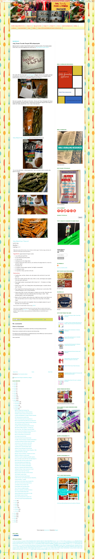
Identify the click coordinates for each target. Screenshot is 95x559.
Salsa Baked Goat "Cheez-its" (21, 137)
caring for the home (46, 546)
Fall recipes (47, 542)
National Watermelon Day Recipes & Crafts (23, 493)
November (17, 403)
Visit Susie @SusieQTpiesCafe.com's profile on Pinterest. (68, 503)
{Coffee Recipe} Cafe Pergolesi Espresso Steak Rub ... (26, 477)
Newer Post (15, 371)
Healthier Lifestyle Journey (56, 543)
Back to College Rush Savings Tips (22, 410)
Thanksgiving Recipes (69, 545)
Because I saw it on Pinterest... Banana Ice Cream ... (25, 453)
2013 (15, 398)
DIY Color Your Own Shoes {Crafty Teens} (23, 482)
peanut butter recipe (19, 549)
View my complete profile (62, 267)
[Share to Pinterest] (19, 319)
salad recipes (33, 549)
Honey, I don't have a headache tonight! (23, 432)
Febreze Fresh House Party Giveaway (72, 365)
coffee (62, 546)
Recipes (56, 545)
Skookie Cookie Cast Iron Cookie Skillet (23, 463)
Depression (26, 542)
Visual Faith (15, 546)
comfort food (66, 546)
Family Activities (55, 542)
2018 (15, 389)
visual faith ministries (51, 549)
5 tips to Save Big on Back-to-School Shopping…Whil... (26, 450)
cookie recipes (77, 546)
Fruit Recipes (75, 542)
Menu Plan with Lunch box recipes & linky (23, 460)
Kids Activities (77, 543)
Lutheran (20, 545)
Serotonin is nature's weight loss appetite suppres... (25, 456)
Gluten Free (33, 543)
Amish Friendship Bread (67, 25)
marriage (71, 547)
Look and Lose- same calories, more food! (23, 443)
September (17, 407)
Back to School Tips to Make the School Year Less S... (25, 431)
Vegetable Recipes (78, 545)
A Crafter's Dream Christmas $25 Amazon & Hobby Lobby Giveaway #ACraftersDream (73, 323)
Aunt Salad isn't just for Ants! (20, 436)
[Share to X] (16, 319)
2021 (15, 384)
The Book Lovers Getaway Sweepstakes (23, 465)
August (16, 408)
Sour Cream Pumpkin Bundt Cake (21, 491)
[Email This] (14, 319)
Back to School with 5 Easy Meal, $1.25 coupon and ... (26, 420)
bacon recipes (25, 546)
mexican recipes (76, 547)
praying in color (28, 549)
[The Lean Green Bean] (32, 73)
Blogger (56, 530)
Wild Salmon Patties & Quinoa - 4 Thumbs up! (24, 427)
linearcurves (46, 530)
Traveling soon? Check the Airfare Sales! (23, 446)
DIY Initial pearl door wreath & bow (22, 417)
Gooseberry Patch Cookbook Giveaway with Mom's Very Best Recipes (73, 373)
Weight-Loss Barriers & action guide (22, 455)
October (16, 405)
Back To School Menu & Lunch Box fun (22, 434)
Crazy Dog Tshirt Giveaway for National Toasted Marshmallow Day (72, 345)
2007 (15, 520)
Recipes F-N (46, 25)
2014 (15, 396)
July (16, 500)
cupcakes (21, 547)
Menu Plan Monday (31, 545)
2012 (15, 400)
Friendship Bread (68, 542)
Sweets (58, 25)
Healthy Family (65, 543)
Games (29, 543)
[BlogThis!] (15, 319)
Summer (61, 545)
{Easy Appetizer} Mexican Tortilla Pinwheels (23, 412)
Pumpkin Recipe (50, 545)
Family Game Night (62, 542)
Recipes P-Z (52, 25)
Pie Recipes (37, 545)
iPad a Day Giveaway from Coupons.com (23, 496)
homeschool (66, 547)
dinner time (34, 547)
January (16, 511)
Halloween (47, 543)
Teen (64, 545)
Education (43, 542)
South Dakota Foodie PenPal (42, 47)
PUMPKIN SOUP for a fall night (21, 451)
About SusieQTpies (22, 28)
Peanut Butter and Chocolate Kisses (22, 486)
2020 (15, 386)
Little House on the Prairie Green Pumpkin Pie (24, 481)
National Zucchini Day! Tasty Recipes (22, 476)
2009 (15, 516)
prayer (24, 549)
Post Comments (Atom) (22, 374)
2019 (15, 388)
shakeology (39, 549)
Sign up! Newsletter (38, 25)
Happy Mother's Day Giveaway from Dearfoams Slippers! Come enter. (71, 359)
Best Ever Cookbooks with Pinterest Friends (23, 467)
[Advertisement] (40, 35)
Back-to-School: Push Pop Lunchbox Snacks (24, 472)
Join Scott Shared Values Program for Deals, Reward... (26, 422)
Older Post (50, 371)
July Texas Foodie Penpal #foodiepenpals (23, 498)
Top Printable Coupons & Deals (21, 495)
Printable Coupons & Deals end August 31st (24, 413)
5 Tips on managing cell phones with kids (23, 444)
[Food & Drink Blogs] (16, 535)
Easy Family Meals (37, 542)
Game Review (19, 543)
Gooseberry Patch (40, 543)
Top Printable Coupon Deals (20, 474)
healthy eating (54, 547)
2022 (15, 383)
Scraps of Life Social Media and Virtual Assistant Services (50, 28)
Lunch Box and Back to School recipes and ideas (25, 441)
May (16, 504)
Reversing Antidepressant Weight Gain (22, 462)
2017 (15, 391)
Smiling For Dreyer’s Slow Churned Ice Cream (24, 469)
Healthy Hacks (72, 543)
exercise (39, 547)
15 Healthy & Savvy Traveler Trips (21, 484)
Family (51, 542)
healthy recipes (60, 547)
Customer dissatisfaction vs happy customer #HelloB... (26, 415)
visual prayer (57, 549)
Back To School (44, 541)
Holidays (75, 25)
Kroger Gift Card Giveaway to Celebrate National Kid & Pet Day (72, 338)
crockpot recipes (16, 547)
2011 (15, 513)
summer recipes (44, 549)
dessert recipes (27, 547)
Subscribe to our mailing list (61, 251)
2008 (15, 518)
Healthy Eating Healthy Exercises (18, 25)
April (16, 505)
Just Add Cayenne (31, 74)
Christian (14, 542)
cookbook (71, 546)
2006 (15, 521)
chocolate (59, 546)
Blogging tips (5, 552)
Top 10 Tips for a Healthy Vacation (22, 488)
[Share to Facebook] (18, 319)
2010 (15, 514)
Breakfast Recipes (78, 541)
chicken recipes (53, 546)
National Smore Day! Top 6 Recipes (22, 470)
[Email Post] (44, 319)
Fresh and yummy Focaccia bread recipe (23, 437)
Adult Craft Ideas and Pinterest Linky (22, 424)
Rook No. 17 (25, 309)
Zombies (34, 28)
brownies (41, 546)
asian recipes (19, 546)
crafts (81, 546)
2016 (15, 393)
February (17, 509)
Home (29, 28)
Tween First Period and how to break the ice (23, 418)
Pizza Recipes (43, 545)
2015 (15, 395)
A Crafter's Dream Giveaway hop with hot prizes (24, 425)
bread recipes (36, 546)
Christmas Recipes (20, 542)
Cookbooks (13, 28)
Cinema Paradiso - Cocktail (20, 479)
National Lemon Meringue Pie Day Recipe (23, 448)
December (17, 401)
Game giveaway (25, 543)
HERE (34, 305)
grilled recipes (48, 547)
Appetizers (38, 541)
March (16, 507)
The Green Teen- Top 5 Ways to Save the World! (24, 429)
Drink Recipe (31, 542)
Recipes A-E (29, 25)
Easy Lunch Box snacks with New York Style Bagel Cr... (26, 458)
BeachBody (50, 541)
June (16, 502)
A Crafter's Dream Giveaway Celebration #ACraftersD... (26, 439)
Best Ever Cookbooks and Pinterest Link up (23, 489)
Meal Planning (24, 545)
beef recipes (30, 546)
